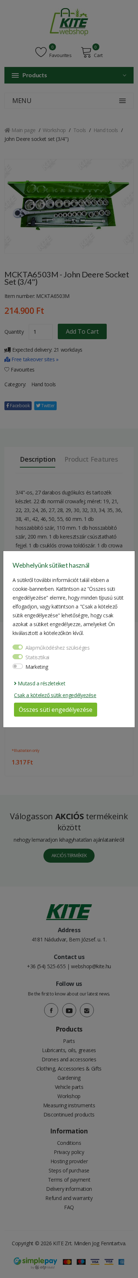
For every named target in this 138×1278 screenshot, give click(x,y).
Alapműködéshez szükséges (57, 647)
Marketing (36, 666)
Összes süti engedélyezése (55, 710)
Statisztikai (37, 657)
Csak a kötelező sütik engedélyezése (55, 695)
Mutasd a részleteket (41, 683)
